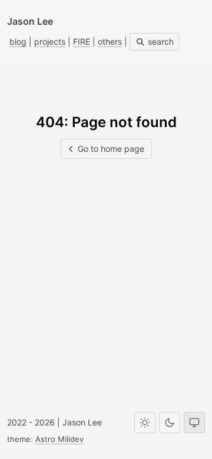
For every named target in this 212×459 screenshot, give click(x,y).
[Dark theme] (169, 422)
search (159, 41)
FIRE (81, 41)
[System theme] (194, 422)
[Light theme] (144, 422)
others (110, 41)
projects (49, 41)
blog (17, 41)
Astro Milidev (59, 439)
